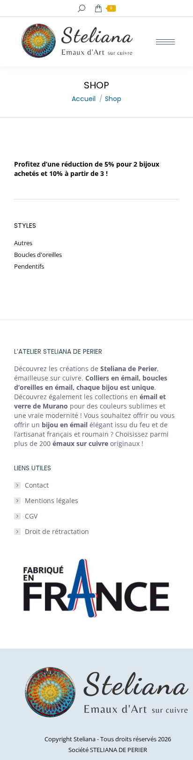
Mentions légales (51, 500)
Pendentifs (29, 266)
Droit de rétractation (57, 531)
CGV (31, 516)
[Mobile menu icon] (165, 42)
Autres (23, 243)
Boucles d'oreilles (38, 255)
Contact (37, 485)
